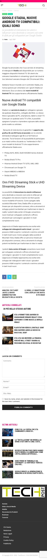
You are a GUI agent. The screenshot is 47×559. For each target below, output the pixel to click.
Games (16, 10)
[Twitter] (9, 277)
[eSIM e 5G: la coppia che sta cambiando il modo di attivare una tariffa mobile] (7, 432)
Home (4, 10)
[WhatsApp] (14, 277)
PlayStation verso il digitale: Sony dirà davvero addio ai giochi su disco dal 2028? (29, 330)
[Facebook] (4, 277)
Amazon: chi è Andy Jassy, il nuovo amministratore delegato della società (12, 293)
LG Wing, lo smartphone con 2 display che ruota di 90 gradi (35, 292)
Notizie (10, 10)
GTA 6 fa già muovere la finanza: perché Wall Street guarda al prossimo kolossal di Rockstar (28, 340)
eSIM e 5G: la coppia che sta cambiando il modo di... (26, 430)
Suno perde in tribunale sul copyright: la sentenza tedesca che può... (28, 462)
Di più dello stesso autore (17, 309)
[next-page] (7, 348)
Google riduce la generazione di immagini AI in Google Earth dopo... (29, 472)
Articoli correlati (11, 305)
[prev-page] (3, 348)
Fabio (6, 39)
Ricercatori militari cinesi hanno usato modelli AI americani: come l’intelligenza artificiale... (29, 452)
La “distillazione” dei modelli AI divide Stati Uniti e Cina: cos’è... (28, 441)
